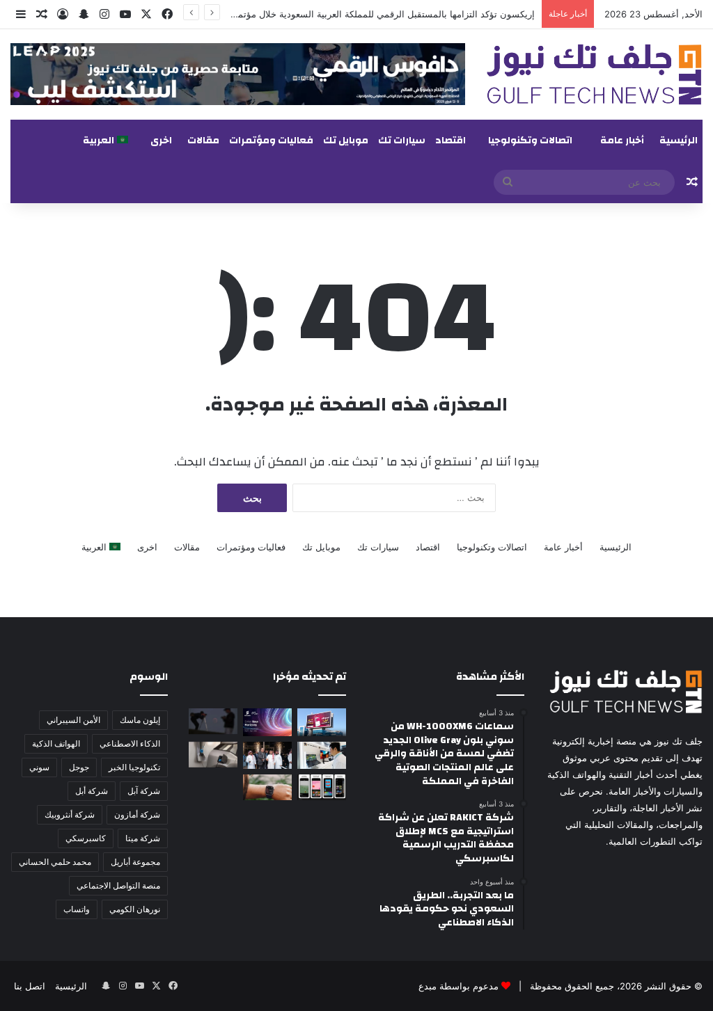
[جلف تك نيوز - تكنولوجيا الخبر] (594, 74)
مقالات (203, 141)
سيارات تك (401, 141)
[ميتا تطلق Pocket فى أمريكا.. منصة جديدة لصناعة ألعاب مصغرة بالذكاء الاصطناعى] (321, 787)
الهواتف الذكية (56, 743)
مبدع (427, 986)
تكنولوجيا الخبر (134, 767)
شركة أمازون (137, 814)
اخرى (161, 141)
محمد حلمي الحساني (55, 862)
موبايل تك (345, 141)
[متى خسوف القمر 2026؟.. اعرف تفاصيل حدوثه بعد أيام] (213, 721)
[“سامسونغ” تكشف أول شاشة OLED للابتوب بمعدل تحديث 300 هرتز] (321, 755)
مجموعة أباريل (135, 862)
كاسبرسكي (85, 838)
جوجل (79, 767)
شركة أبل (91, 791)
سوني (39, 767)
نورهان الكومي (134, 909)
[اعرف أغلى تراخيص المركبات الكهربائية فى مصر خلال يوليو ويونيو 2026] (213, 754)
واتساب (76, 909)
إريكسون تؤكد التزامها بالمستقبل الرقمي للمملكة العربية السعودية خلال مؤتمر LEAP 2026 (359, 13)
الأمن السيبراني (73, 720)
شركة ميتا (142, 838)
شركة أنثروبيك (70, 814)
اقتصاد (450, 141)
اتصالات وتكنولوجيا (530, 141)
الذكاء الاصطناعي (130, 743)
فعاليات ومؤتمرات (271, 141)
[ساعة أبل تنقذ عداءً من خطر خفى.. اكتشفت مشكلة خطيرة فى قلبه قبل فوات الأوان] (267, 787)
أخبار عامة (622, 141)
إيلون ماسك (140, 720)
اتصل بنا (29, 986)
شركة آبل (143, 791)
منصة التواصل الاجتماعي (118, 885)
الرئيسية (678, 141)
